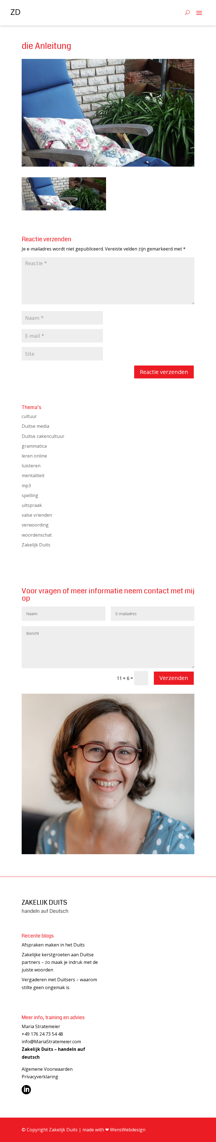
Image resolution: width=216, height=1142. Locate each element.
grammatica (34, 446)
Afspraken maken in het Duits (53, 945)
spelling (30, 495)
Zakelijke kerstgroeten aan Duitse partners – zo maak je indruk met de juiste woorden (60, 962)
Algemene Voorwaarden (47, 1069)
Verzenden (173, 678)
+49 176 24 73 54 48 (42, 1034)
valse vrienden (37, 515)
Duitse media (35, 426)
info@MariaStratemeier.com (51, 1041)
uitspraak (32, 505)
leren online (34, 456)
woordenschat (37, 535)
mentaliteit (33, 475)
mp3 (26, 485)
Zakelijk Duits (36, 545)
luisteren (31, 466)
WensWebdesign (127, 1130)
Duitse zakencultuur (43, 436)
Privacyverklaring (40, 1077)
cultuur (29, 416)
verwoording (35, 525)
